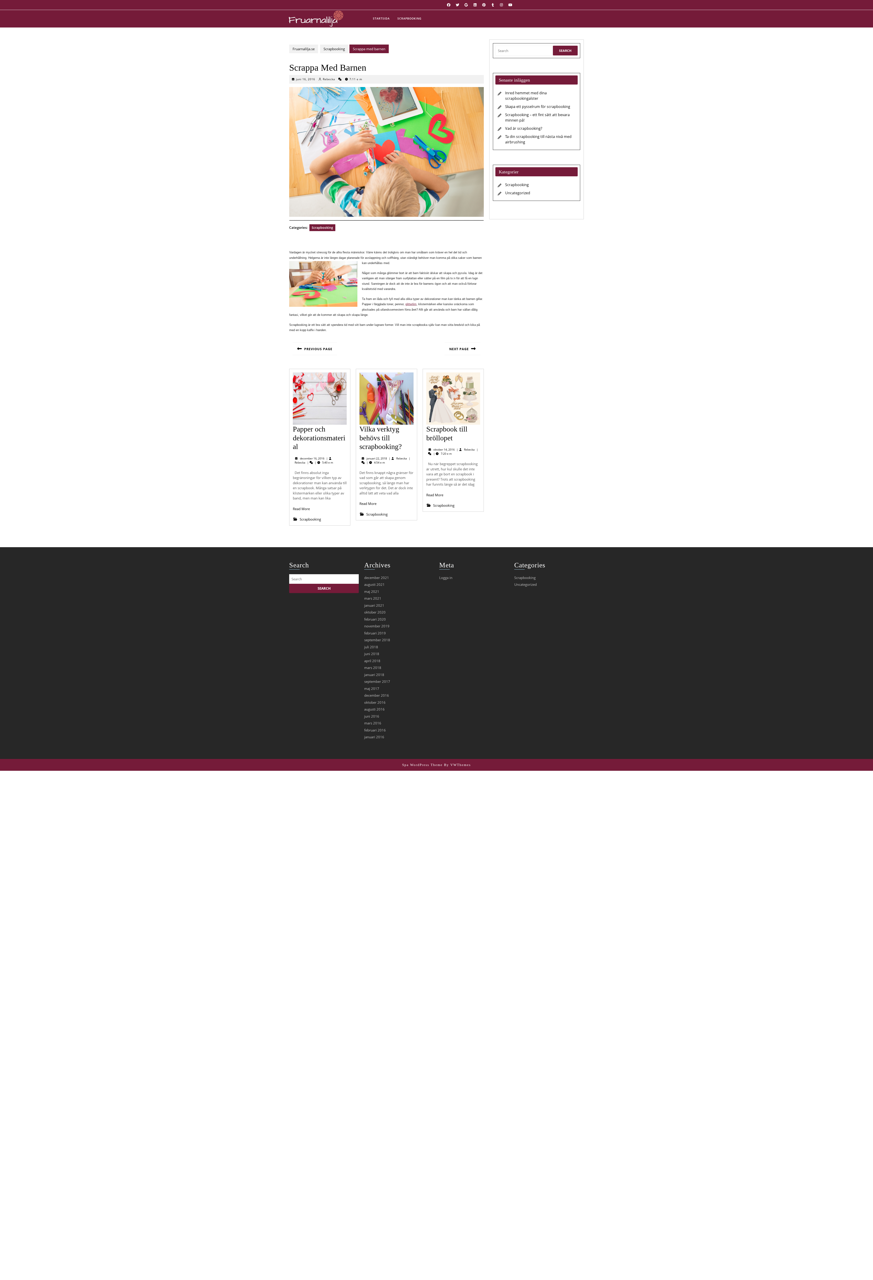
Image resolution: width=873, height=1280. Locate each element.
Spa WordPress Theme (422, 765)
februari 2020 (375, 619)
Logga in (445, 577)
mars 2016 (372, 723)
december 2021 (376, 577)
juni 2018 (371, 653)
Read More (301, 509)
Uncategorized (517, 192)
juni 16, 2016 (305, 79)
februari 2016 (375, 730)
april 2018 (372, 661)
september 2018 (377, 640)
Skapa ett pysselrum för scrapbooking (537, 106)
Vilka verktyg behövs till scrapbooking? (380, 438)
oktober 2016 (375, 702)
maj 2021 (371, 591)
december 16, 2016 (312, 458)
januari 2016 (374, 737)
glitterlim (410, 304)
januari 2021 (374, 605)
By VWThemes (457, 765)
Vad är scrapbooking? (523, 128)
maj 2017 (371, 688)
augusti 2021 (374, 584)
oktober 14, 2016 (444, 450)
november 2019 (376, 626)
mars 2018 (372, 667)
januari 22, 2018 (376, 458)
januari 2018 (374, 674)
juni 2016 (371, 716)
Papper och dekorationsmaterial (319, 438)
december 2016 (376, 695)
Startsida (381, 18)
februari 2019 (375, 633)
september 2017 (377, 681)
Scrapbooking (409, 18)
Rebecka (329, 79)
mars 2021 (372, 598)
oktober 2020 (375, 612)
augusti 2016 (374, 709)
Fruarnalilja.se (304, 49)
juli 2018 (371, 647)
